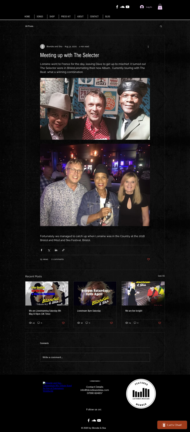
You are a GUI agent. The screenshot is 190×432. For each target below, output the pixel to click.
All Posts (29, 26)
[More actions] (148, 46)
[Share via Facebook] (41, 250)
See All (161, 276)
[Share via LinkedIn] (56, 250)
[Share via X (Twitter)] (48, 250)
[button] (160, 7)
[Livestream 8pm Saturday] (95, 293)
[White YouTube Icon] (127, 7)
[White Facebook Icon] (117, 7)
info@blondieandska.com (94, 389)
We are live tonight (133, 310)
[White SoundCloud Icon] (122, 7)
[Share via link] (63, 250)
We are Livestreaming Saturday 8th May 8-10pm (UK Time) (45, 312)
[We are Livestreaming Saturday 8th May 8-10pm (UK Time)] (46, 293)
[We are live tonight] (143, 293)
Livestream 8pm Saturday (89, 310)
